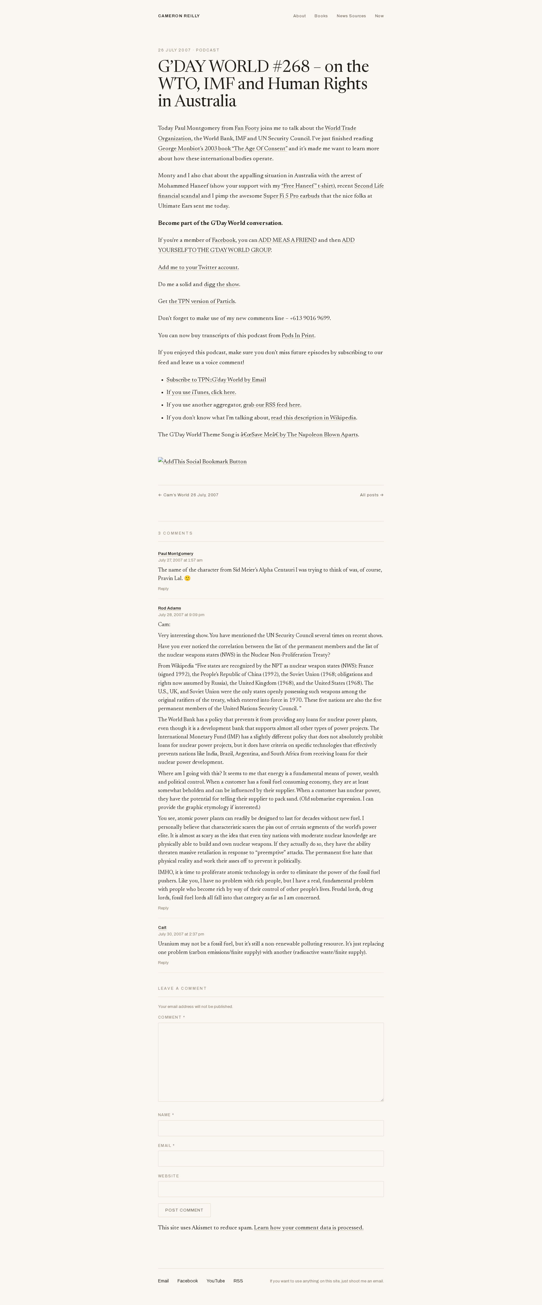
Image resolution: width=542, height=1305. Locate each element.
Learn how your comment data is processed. (309, 1228)
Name (166, 1115)
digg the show (221, 285)
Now (379, 16)
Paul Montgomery (175, 553)
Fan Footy (247, 128)
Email (166, 1145)
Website (168, 1176)
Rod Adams (169, 608)
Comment (171, 1017)
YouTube (216, 1281)
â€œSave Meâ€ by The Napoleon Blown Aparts (299, 435)
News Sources (351, 16)
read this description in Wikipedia (313, 418)
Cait (162, 927)
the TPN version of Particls (202, 302)
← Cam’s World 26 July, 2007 (188, 495)
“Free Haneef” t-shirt (307, 186)
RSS (238, 1281)
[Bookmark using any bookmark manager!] (202, 462)
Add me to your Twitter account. (198, 268)
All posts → (372, 495)
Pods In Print (298, 336)
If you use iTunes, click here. (201, 393)
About (299, 16)
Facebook (224, 240)
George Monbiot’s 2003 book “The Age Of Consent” (222, 149)
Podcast (208, 50)
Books (321, 16)
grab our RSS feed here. (272, 405)
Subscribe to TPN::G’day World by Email (216, 380)
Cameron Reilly (179, 16)
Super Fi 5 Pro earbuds (291, 196)
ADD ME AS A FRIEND (287, 240)
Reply (163, 589)
